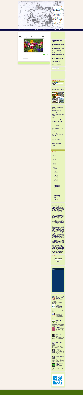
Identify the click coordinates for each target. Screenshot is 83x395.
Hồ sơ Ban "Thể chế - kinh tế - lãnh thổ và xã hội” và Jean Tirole (58, 219)
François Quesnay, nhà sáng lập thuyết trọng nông (59, 357)
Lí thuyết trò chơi (56, 227)
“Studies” (53, 205)
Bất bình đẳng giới (61, 208)
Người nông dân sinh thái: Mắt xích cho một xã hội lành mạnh (58, 123)
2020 (54, 160)
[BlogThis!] (24, 58)
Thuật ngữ (31, 29)
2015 (54, 167)
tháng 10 (55, 171)
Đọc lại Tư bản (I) (59, 327)
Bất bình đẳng (56, 187)
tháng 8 (55, 173)
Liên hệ (55, 29)
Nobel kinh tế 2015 (56, 236)
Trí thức (58, 247)
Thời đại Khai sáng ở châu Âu (58, 244)
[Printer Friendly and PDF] (46, 55)
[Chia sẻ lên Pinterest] (27, 58)
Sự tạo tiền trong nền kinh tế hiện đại (59, 321)
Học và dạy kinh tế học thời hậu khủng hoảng (58, 218)
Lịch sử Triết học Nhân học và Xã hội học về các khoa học (58, 229)
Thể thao (57, 243)
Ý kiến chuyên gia (55, 46)
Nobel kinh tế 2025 (54, 241)
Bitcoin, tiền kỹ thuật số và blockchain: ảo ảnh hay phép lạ (60, 297)
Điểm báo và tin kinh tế (58, 214)
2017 (54, 164)
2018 (54, 163)
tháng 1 (55, 199)
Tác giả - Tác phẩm (58, 242)
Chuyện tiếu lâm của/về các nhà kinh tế (58, 89)
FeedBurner (60, 263)
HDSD (59, 29)
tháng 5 (55, 177)
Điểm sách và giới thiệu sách (56, 64)
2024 (54, 155)
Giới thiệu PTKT (54, 217)
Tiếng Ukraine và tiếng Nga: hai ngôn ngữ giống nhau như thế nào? (60, 314)
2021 (54, 159)
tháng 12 (55, 168)
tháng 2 (55, 181)
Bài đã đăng (45, 29)
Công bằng (55, 182)
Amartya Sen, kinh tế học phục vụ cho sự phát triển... (58, 192)
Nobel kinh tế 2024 (60, 240)
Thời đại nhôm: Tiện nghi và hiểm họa (57, 139)
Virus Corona (58, 251)
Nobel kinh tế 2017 (58, 237)
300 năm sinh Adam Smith (56, 207)
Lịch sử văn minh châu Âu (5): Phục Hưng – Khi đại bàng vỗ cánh (60, 305)
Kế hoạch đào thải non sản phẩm (57, 121)
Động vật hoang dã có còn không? (57, 133)
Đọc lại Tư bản (61, 216)
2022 (54, 158)
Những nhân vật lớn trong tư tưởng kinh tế (58, 233)
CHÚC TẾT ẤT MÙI (57, 184)
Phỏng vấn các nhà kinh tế (56, 50)
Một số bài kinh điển (59, 231)
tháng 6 (55, 176)
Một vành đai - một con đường (57, 232)
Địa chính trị (59, 212)
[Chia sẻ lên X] (25, 58)
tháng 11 (55, 169)
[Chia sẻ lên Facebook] (26, 58)
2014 (54, 200)
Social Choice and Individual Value (57, 186)
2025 (54, 154)
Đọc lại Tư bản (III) (59, 349)
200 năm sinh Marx (60, 206)
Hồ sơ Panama (58, 220)
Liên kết (50, 29)
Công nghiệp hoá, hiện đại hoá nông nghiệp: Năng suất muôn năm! (57, 110)
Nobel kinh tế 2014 (61, 235)
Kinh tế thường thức (55, 226)
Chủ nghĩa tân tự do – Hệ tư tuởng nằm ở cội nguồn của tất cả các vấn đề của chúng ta (60, 335)
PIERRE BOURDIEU (57, 195)
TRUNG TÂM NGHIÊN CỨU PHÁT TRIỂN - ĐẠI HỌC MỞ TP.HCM (57, 147)
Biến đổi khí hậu (57, 209)
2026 (54, 152)
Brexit (56, 210)
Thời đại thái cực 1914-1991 (58, 245)
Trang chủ (20, 29)
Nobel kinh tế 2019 (60, 238)
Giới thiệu (26, 29)
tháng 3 (55, 180)
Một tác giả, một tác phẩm (56, 61)
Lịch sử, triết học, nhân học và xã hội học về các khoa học (58, 52)
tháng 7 (55, 175)
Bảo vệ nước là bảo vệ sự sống (56, 143)
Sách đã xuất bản (38, 29)
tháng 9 (55, 172)
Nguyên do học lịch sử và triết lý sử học (59, 343)
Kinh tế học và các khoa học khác (57, 58)
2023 (54, 156)
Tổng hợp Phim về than (55, 125)
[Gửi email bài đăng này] (23, 58)
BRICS (59, 210)
